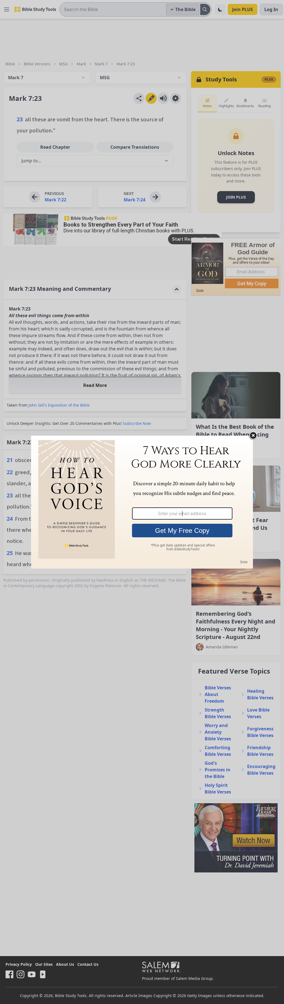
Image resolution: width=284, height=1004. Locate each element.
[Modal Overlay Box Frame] (142, 502)
